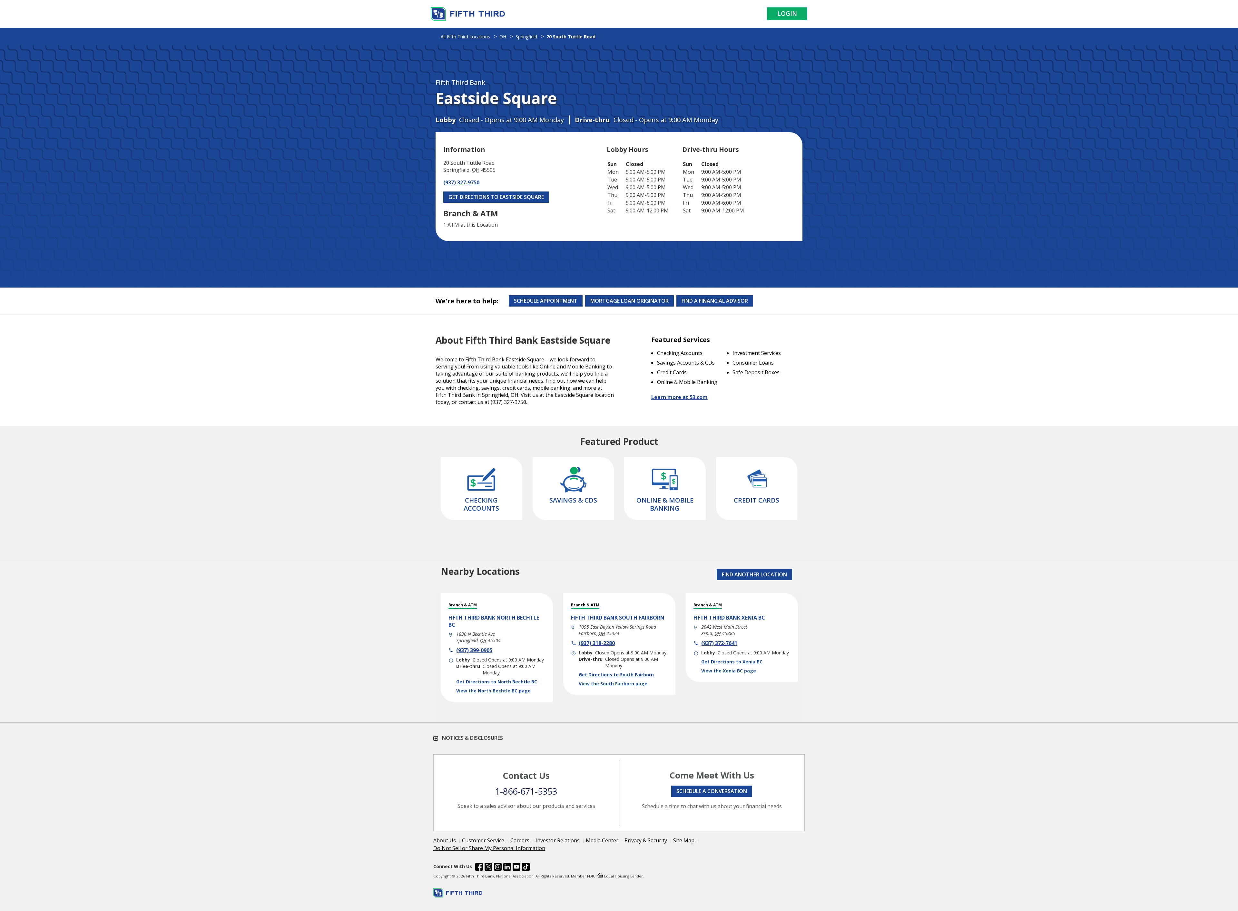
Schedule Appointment (545, 300)
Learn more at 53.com (679, 397)
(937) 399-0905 (474, 650)
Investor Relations (557, 840)
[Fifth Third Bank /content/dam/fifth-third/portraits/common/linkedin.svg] (507, 868)
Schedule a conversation (711, 791)
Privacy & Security (645, 840)
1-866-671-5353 (526, 791)
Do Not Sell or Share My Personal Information (489, 848)
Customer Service (483, 840)
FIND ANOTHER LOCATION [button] (754, 574)
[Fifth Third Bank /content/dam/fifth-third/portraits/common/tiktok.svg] (526, 868)
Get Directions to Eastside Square (496, 197)
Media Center (602, 840)
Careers (519, 840)
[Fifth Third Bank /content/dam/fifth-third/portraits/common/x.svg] (488, 868)
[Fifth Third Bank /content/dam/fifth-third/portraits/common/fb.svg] (479, 868)
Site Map (683, 840)
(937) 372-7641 (719, 643)
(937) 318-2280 (597, 643)
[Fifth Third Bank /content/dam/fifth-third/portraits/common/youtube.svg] (516, 868)
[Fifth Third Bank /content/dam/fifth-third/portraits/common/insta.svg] (498, 868)
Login (787, 13)
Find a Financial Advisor (715, 300)
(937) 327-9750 (461, 182)
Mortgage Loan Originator (629, 300)
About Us (444, 840)
